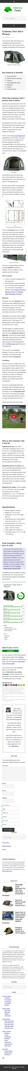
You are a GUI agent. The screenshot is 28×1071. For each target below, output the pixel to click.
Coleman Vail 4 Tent (10, 700)
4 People (6, 1005)
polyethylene (17, 357)
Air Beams (7, 1033)
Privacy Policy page (7, 871)
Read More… (15, 746)
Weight (4, 809)
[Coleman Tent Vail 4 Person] (9, 596)
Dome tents (7, 1012)
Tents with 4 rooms (9, 1022)
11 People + (7, 998)
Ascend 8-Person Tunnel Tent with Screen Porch (20, 902)
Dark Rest (6, 1038)
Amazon (10, 651)
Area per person (6, 805)
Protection (4, 816)
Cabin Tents (7, 1010)
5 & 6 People (7, 1003)
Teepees (6, 1014)
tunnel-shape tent (20, 136)
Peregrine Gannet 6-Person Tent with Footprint (20, 930)
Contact (4, 849)
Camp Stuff (5, 1049)
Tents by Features (6, 1031)
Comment (5, 765)
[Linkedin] (11, 685)
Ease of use (5, 820)
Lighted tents (7, 1042)
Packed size (5, 813)
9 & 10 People (7, 999)
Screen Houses (8, 1052)
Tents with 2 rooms (9, 1026)
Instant (6, 1040)
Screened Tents (8, 1044)
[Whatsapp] (21, 685)
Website (4, 798)
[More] (24, 685)
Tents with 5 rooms (9, 1021)
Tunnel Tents (7, 1015)
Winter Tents (7, 1046)
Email (4, 790)
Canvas (6, 1035)
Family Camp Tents (14, 10)
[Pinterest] (14, 685)
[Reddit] (8, 685)
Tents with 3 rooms (13, 696)
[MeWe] (16, 685)
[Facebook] (3, 685)
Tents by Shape (6, 1008)
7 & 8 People (7, 1001)
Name (4, 783)
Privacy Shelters (8, 1051)
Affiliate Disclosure (6, 846)
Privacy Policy (5, 842)
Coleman (11, 699)
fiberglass (18, 301)
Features (4, 824)
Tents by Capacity (6, 996)
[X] (6, 685)
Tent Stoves (7, 1054)
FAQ (3, 1058)
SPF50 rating (11, 344)
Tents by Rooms (6, 1019)
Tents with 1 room (8, 1028)
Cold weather (7, 1036)
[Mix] (19, 685)
